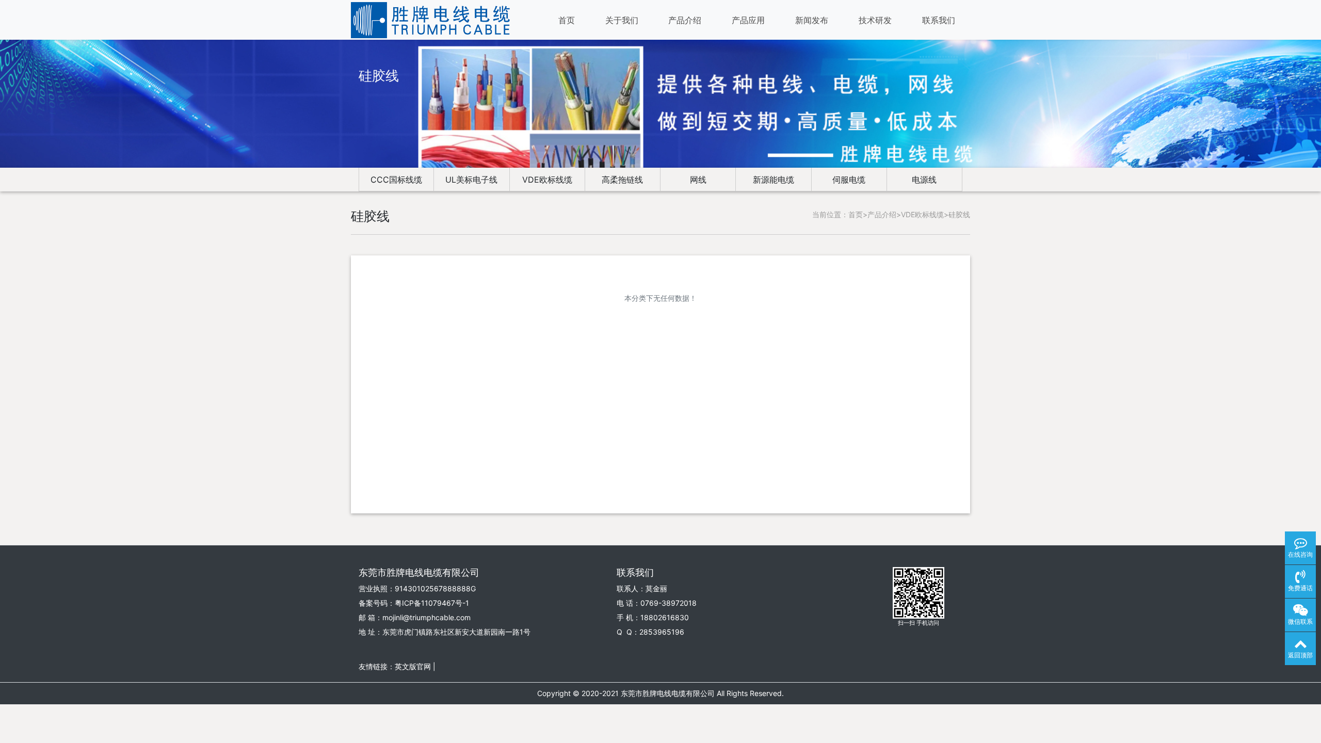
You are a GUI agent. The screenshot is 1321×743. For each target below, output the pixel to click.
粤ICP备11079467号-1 (432, 603)
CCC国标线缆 (396, 179)
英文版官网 (413, 666)
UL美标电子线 (471, 179)
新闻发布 (811, 20)
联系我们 (938, 20)
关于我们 (621, 20)
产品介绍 (684, 20)
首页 (566, 20)
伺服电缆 (848, 179)
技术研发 (875, 20)
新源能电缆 (773, 179)
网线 (698, 179)
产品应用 (748, 20)
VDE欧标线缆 (547, 179)
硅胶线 (959, 214)
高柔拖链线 (622, 179)
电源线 (924, 179)
